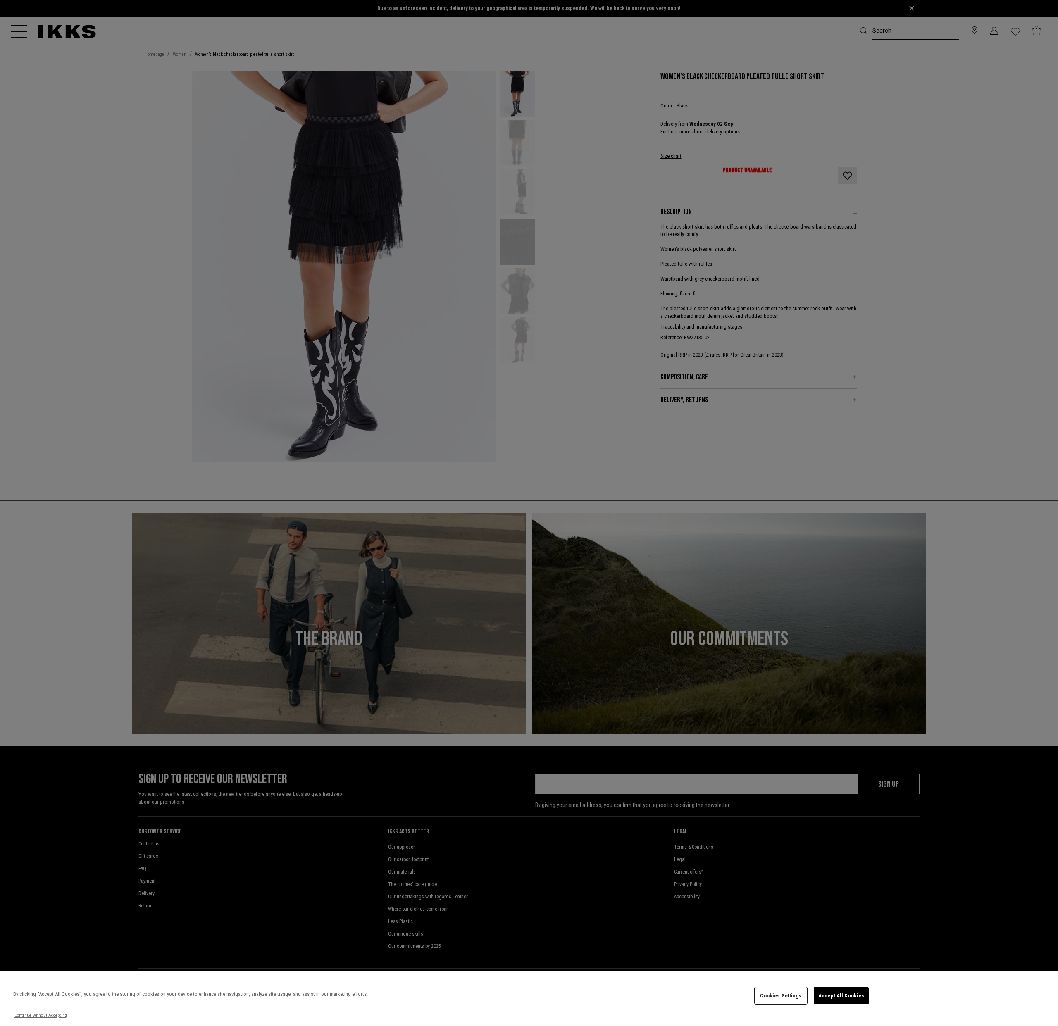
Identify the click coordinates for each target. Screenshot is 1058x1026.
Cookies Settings (780, 996)
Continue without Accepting (40, 1015)
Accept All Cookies (841, 996)
